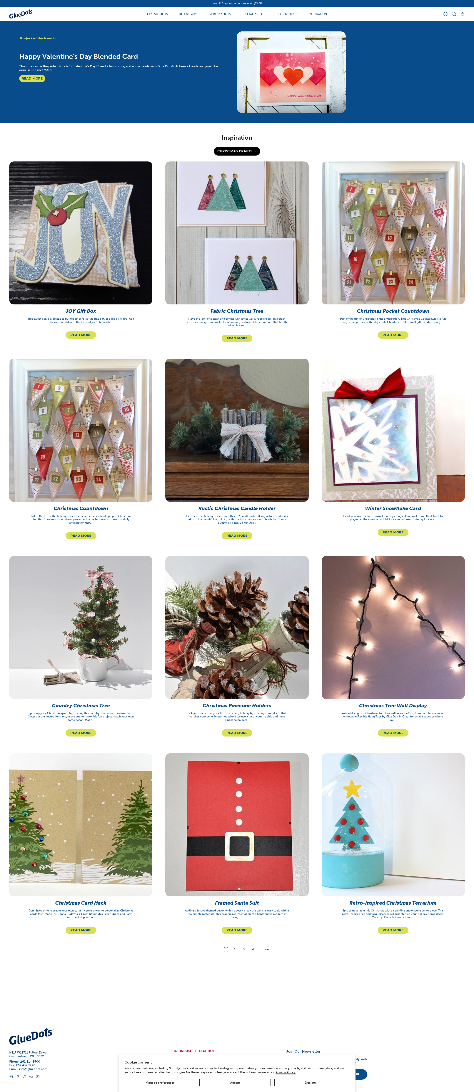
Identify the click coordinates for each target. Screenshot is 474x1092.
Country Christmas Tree (81, 706)
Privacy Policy (286, 1072)
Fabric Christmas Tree (237, 311)
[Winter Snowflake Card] (393, 430)
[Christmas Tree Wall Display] (393, 627)
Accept (235, 1082)
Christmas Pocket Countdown (393, 311)
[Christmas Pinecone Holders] (236, 627)
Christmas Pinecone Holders (237, 706)
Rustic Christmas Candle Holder (237, 508)
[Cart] (462, 14)
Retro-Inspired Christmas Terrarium (393, 903)
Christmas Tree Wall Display (393, 706)
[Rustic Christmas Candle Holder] (236, 430)
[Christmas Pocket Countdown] (393, 232)
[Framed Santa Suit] (236, 824)
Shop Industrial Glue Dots (193, 1051)
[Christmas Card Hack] (80, 824)
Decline (310, 1082)
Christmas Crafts (235, 151)
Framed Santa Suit (237, 903)
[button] (157, 13)
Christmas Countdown (81, 508)
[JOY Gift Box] (80, 232)
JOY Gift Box (81, 311)
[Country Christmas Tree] (80, 627)
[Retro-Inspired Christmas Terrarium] (393, 824)
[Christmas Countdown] (80, 430)
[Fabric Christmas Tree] (236, 232)
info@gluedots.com (33, 1069)
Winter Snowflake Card (393, 508)
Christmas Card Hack (80, 903)
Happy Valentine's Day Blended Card (78, 56)
